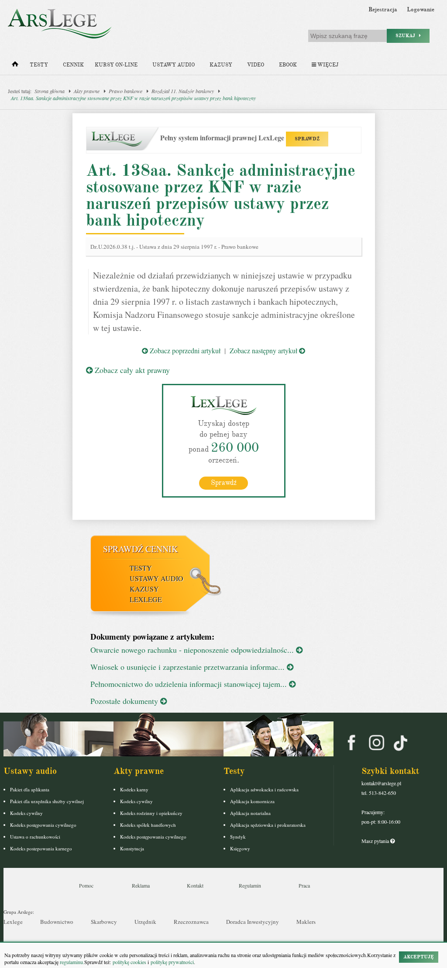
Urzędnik (145, 922)
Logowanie (420, 9)
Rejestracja (382, 9)
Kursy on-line (116, 65)
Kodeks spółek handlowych (148, 825)
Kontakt (195, 885)
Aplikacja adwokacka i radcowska (264, 789)
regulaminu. (71, 961)
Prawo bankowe (125, 90)
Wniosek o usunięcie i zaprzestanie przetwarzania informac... (188, 667)
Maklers (306, 922)
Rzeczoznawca (191, 922)
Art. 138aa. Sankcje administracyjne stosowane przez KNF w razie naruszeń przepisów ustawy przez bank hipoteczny (133, 97)
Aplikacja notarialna (250, 813)
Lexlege (13, 922)
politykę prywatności (172, 961)
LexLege (146, 599)
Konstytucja (132, 848)
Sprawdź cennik (140, 549)
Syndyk (238, 836)
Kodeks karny (134, 789)
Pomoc (86, 885)
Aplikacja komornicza (252, 801)
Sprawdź (224, 482)
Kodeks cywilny (26, 813)
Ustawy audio (173, 65)
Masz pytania (375, 840)
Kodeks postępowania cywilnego (43, 825)
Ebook (288, 65)
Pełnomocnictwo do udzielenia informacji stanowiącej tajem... (189, 684)
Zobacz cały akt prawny (131, 370)
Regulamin (250, 885)
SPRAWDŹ (307, 139)
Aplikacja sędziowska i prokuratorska (268, 825)
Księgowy (240, 848)
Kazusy (221, 65)
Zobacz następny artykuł (264, 350)
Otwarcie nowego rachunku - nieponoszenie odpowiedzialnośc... (193, 649)
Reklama (141, 885)
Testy (39, 65)
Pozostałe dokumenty (125, 701)
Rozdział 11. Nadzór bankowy (182, 90)
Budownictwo (56, 922)
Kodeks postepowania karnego (41, 848)
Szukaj (407, 35)
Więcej (327, 65)
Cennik (73, 65)
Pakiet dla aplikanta (29, 789)
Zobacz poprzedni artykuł (184, 350)
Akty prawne (87, 90)
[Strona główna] (15, 66)
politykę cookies (129, 961)
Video (255, 65)
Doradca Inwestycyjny (252, 922)
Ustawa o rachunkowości (35, 836)
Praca (304, 885)
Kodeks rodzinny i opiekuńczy (151, 813)
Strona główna (49, 90)
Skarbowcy (104, 922)
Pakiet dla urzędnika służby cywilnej (47, 801)
